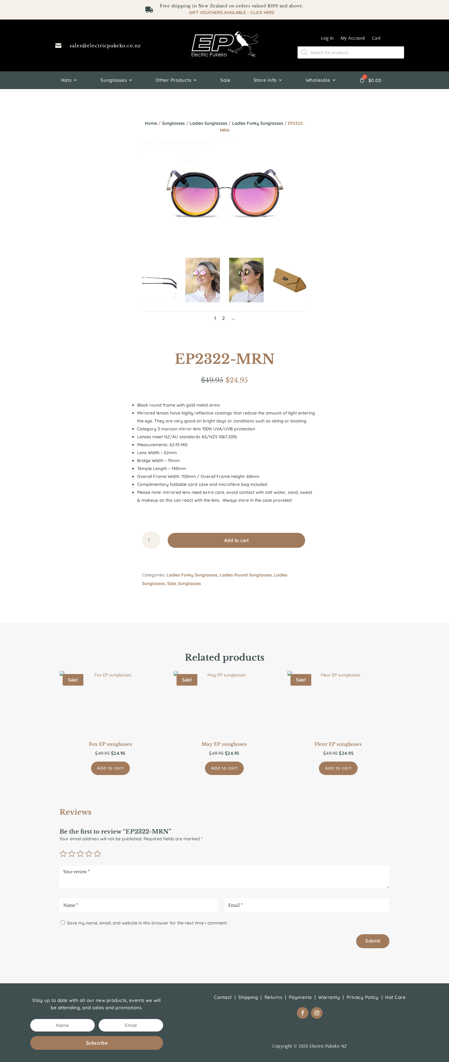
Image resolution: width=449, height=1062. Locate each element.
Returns (274, 997)
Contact (223, 997)
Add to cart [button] (110, 768)
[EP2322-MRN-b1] (159, 300)
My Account (353, 38)
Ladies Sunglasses (208, 123)
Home (151, 123)
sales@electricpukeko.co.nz (105, 45)
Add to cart (236, 540)
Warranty (329, 997)
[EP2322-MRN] (202, 300)
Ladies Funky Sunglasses (257, 123)
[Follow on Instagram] (317, 1013)
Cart (376, 38)
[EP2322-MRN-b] (246, 300)
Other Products (174, 80)
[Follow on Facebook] (302, 1013)
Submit (372, 941)
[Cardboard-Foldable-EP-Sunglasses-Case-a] (289, 300)
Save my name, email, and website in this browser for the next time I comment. (147, 923)
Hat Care (395, 997)
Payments (300, 997)
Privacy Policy (363, 997)
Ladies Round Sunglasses (246, 575)
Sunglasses (113, 80)
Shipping (248, 997)
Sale (225, 80)
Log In (327, 38)
